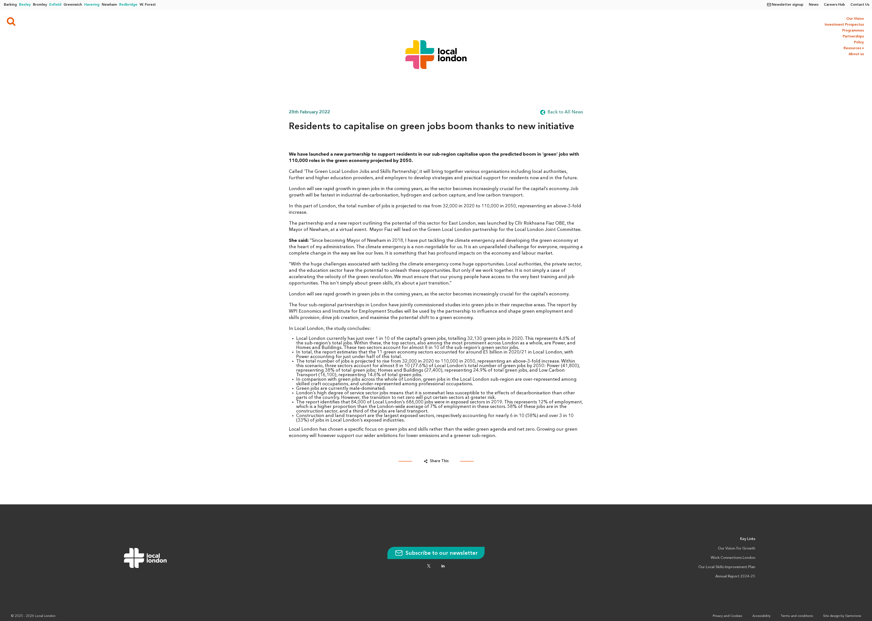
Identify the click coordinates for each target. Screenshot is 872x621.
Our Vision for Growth (736, 548)
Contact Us (859, 5)
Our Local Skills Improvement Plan (726, 567)
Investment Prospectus (844, 25)
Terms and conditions (796, 616)
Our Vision (855, 19)
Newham (109, 5)
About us (856, 54)
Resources (852, 48)
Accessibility (761, 616)
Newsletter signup (787, 5)
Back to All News (565, 112)
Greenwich (73, 5)
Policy (859, 42)
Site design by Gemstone (842, 616)
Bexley (25, 5)
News (813, 5)
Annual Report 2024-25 (735, 576)
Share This (439, 461)
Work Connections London (733, 558)
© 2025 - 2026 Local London (33, 616)
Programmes (853, 30)
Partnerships (853, 36)
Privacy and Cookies (727, 616)
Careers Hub (834, 5)
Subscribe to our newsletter (441, 553)
